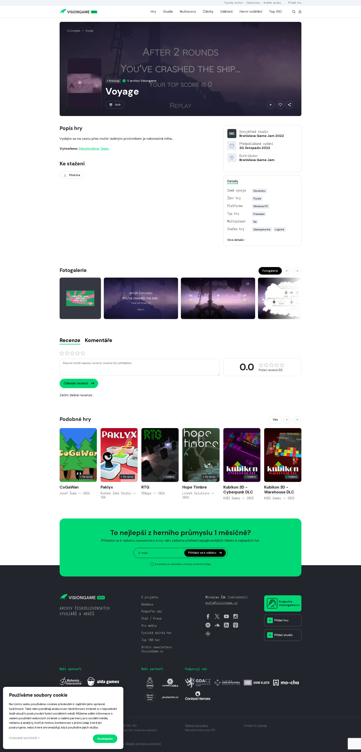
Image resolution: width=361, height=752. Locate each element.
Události (226, 11)
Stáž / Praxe (151, 619)
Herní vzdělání (251, 11)
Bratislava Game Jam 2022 (261, 136)
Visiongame (73, 30)
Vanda (262, 726)
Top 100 (275, 11)
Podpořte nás (151, 611)
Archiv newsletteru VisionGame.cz (156, 649)
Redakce (147, 604)
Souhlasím (105, 739)
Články (208, 11)
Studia (168, 11)
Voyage (89, 30)
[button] (287, 271)
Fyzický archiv (233, 2)
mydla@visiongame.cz (222, 603)
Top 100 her (150, 640)
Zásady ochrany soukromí (143, 744)
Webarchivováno (196, 726)
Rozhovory (188, 11)
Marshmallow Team (94, 148)
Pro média (149, 626)
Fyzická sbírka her (156, 633)
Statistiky (253, 2)
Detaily (232, 181)
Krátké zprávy (272, 2)
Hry (153, 11)
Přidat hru (294, 2)
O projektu (149, 597)
